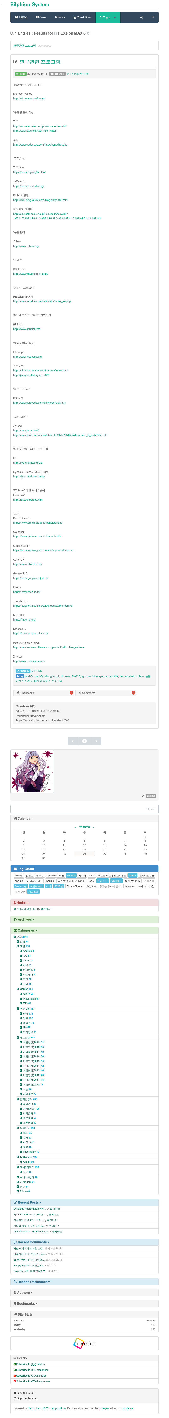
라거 (28, 1013)
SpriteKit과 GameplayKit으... (29, 1214)
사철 (151, 886)
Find (152, 809)
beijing (50, 880)
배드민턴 (27, 1037)
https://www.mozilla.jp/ (26, 592)
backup (19, 880)
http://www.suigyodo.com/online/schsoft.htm (39, 403)
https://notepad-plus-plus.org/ (30, 633)
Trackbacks (26, 693)
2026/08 (84, 827)
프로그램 (57, 681)
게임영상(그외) (33, 1084)
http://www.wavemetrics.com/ (30, 274)
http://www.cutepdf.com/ (27, 564)
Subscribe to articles (30, 1364)
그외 (27, 983)
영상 (27, 1146)
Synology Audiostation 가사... (30, 1208)
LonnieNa (127, 1408)
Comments (88, 693)
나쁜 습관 (20, 891)
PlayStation (31, 998)
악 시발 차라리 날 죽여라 (71, 880)
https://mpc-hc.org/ (24, 619)
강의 (27, 979)
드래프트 (103, 880)
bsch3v (39, 676)
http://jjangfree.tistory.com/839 (31, 375)
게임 (27, 965)
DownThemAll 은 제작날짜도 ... (31, 1271)
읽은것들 (27, 1128)
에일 (28, 1018)
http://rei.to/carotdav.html (28, 499)
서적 (27, 1137)
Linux (28, 960)
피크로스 (33, 891)
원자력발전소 (146, 875)
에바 (48, 886)
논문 (148, 676)
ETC (27, 1003)
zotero (140, 676)
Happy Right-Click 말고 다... (29, 1265)
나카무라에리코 (55, 875)
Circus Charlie (75, 886)
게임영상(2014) (33, 1065)
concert (71, 875)
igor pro (86, 676)
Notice (61, 17)
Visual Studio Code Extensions (31, 1231)
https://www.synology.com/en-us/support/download (43, 550)
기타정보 (29, 1032)
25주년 (19, 875)
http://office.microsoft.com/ (29, 98)
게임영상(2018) (33, 1047)
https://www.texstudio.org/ (28, 186)
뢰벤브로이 (36, 886)
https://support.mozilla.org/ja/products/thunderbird (42, 606)
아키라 (142, 886)
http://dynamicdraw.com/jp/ (29, 476)
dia (47, 676)
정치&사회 (31, 1108)
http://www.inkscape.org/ (27, 356)
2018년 (59, 886)
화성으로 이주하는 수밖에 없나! (103, 886)
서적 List (29, 1142)
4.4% (92, 875)
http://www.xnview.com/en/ (29, 661)
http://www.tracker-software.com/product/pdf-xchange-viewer (49, 647)
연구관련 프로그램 (25, 45)
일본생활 (29, 1118)
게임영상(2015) (33, 1061)
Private (25, 1191)
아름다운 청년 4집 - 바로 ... (28, 1220)
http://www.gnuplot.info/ (27, 329)
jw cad (108, 676)
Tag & (106, 17)
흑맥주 (28, 1022)
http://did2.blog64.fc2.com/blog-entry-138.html (40, 200)
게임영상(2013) (33, 1070)
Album (28, 1161)
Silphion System (29, 4)
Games (26, 989)
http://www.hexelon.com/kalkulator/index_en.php (42, 301)
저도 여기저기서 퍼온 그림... (29, 1248)
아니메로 (116, 880)
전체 (22, 936)
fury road (130, 886)
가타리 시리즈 (34, 880)
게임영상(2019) (33, 1042)
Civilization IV (132, 880)
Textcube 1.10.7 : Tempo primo (47, 1408)
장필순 (29, 875)
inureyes (104, 1408)
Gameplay (20, 886)
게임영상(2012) (33, 1075)
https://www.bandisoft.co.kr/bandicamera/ (37, 522)
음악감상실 (28, 1156)
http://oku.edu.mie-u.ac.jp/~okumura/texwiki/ (39, 126)
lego (91, 880)
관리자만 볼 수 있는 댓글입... (29, 1254)
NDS (28, 993)
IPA (26, 1027)
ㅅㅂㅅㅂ (149, 880)
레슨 (27, 1089)
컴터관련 (29, 1103)
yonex (132, 875)
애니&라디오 (29, 1167)
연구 (24, 1186)
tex (121, 676)
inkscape (97, 676)
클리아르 (36, 670)
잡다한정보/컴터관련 (77, 73)
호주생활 (29, 1122)
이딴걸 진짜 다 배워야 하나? (33, 681)
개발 (25, 946)
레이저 (82, 875)
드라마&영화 (29, 1177)
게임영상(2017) (33, 1051)
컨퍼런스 (29, 969)
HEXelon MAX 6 (70, 676)
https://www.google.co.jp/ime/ (30, 578)
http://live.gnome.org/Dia (27, 462)
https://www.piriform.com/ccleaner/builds (37, 536)
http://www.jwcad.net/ (26, 430)
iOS (27, 955)
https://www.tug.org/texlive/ (29, 172)
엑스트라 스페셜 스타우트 (112, 875)
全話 (27, 1171)
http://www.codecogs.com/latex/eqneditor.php (40, 144)
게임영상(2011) (33, 1079)
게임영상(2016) (33, 1056)
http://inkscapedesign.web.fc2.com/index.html (40, 370)
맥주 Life (27, 1008)
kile (116, 676)
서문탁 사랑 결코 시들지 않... (29, 1225)
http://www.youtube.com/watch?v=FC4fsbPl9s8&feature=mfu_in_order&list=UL (60, 435)
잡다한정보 (28, 1099)
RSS (27, 1132)
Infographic (31, 1151)
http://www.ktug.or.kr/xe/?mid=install (34, 130)
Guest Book (83, 17)
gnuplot (54, 676)
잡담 (24, 941)
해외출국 (29, 1113)
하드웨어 (29, 974)
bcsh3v (29, 676)
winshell (130, 676)
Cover (42, 17)
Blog (22, 16)
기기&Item (27, 1181)
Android (28, 950)
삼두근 (40, 875)
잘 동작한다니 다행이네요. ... (29, 1259)
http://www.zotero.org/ (26, 246)
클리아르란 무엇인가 (25, 909)
